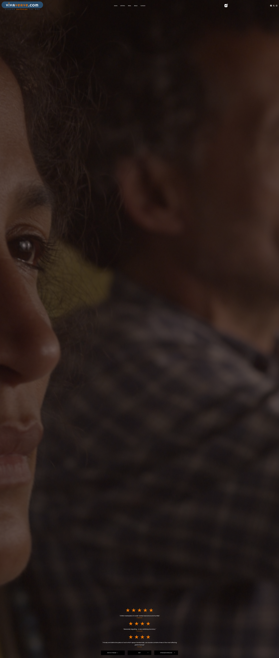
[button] (271, 6)
